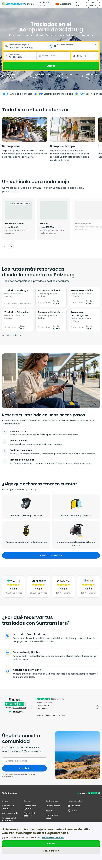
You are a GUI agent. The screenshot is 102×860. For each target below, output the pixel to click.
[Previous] (4, 246)
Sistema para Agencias (30, 807)
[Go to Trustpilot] (88, 793)
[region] (51, 841)
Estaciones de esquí (52, 816)
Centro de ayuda (43, 4)
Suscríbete (24, 768)
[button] (47, 44)
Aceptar (51, 843)
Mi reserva (93, 4)
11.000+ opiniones (63, 593)
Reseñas (49, 810)
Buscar (51, 65)
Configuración (51, 850)
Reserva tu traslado (51, 555)
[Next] (11, 246)
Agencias (29, 3)
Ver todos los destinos (12, 335)
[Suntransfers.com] (13, 3)
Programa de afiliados (30, 814)
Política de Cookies (53, 837)
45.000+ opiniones (13, 593)
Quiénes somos (53, 805)
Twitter (74, 810)
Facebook (75, 805)
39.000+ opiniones (38, 593)
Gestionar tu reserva (8, 807)
